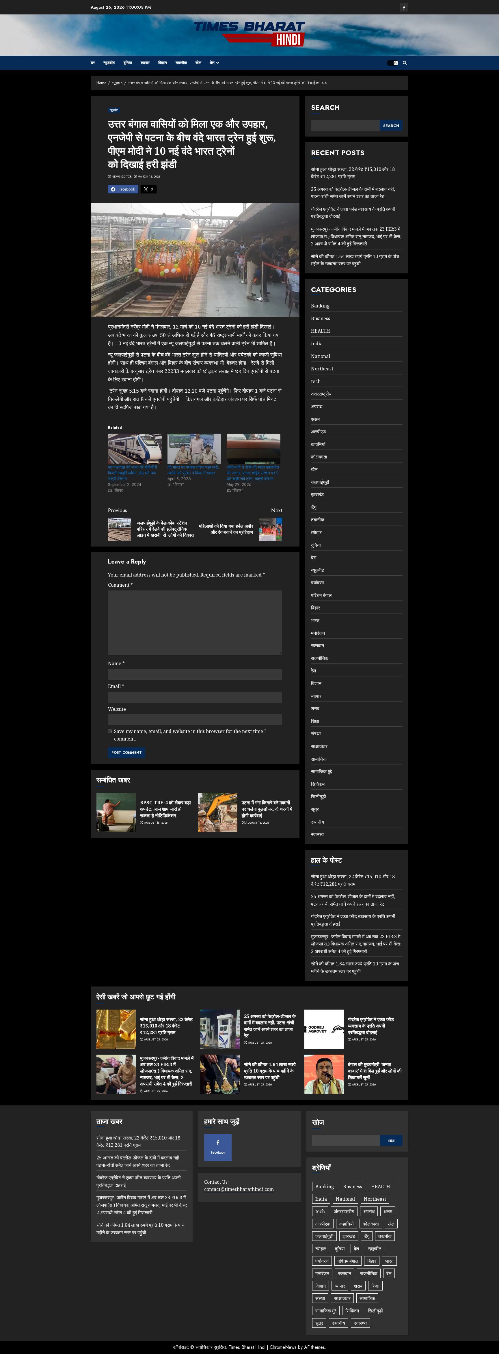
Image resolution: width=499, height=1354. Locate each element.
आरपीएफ (318, 431)
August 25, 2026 (156, 1040)
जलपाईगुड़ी (320, 482)
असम (315, 419)
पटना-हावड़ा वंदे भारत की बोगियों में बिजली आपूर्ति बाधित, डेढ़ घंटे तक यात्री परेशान (132, 473)
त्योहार (316, 532)
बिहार (315, 608)
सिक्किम (318, 784)
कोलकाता (319, 457)
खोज (318, 1122)
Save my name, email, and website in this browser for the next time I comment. (190, 735)
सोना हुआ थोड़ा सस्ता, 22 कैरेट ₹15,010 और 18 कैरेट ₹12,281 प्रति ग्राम (166, 1026)
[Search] (404, 62)
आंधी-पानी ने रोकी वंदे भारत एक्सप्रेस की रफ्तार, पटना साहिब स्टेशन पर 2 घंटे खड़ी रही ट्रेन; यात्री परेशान (253, 473)
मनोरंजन (318, 633)
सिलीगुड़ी (318, 796)
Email (116, 686)
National (320, 356)
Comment (120, 585)
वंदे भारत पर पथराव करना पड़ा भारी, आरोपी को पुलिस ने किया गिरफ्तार (193, 470)
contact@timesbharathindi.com (239, 1189)
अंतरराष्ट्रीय (321, 394)
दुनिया (128, 63)
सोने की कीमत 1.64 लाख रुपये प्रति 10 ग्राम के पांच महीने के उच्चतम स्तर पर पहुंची (355, 260)
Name (116, 663)
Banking (320, 306)
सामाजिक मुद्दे (321, 771)
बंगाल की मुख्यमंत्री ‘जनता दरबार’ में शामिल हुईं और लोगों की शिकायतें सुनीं (375, 1071)
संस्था (316, 733)
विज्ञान (162, 63)
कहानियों (318, 444)
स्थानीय (317, 822)
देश (212, 63)
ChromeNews (283, 1347)
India (317, 343)
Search (325, 107)
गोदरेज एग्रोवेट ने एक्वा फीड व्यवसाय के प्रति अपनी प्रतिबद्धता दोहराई (371, 1026)
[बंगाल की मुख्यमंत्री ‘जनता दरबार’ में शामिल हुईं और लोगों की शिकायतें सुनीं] (324, 1074)
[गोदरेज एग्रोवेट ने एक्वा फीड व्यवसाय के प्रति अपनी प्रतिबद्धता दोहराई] (324, 1029)
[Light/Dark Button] (392, 63)
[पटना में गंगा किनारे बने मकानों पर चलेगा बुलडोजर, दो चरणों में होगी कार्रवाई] (217, 812)
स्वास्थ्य (317, 834)
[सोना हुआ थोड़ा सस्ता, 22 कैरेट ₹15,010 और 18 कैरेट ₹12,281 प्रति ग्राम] (116, 1029)
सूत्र (315, 809)
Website (117, 709)
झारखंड (317, 494)
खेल (198, 63)
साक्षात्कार (319, 746)
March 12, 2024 (149, 177)
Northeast (322, 368)
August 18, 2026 (156, 823)
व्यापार (145, 63)
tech (316, 381)
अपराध (316, 406)
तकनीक (181, 63)
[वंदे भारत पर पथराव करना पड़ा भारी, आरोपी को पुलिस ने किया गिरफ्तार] (194, 449)
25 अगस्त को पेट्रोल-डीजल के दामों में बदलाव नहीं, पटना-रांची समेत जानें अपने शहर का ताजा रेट (270, 1026)
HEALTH (320, 331)
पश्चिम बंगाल (321, 595)
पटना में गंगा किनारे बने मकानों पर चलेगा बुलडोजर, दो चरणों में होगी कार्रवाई (267, 809)
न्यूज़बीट (109, 63)
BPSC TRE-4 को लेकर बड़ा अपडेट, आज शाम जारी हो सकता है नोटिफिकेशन (165, 809)
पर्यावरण (317, 582)
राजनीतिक (319, 658)
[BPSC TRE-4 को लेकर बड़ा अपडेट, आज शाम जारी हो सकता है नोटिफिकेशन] (116, 812)
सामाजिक (319, 759)
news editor (121, 177)
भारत (315, 620)
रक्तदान (317, 645)
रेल (313, 670)
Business (320, 318)
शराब (315, 708)
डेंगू (313, 507)
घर (93, 63)
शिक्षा (315, 721)
